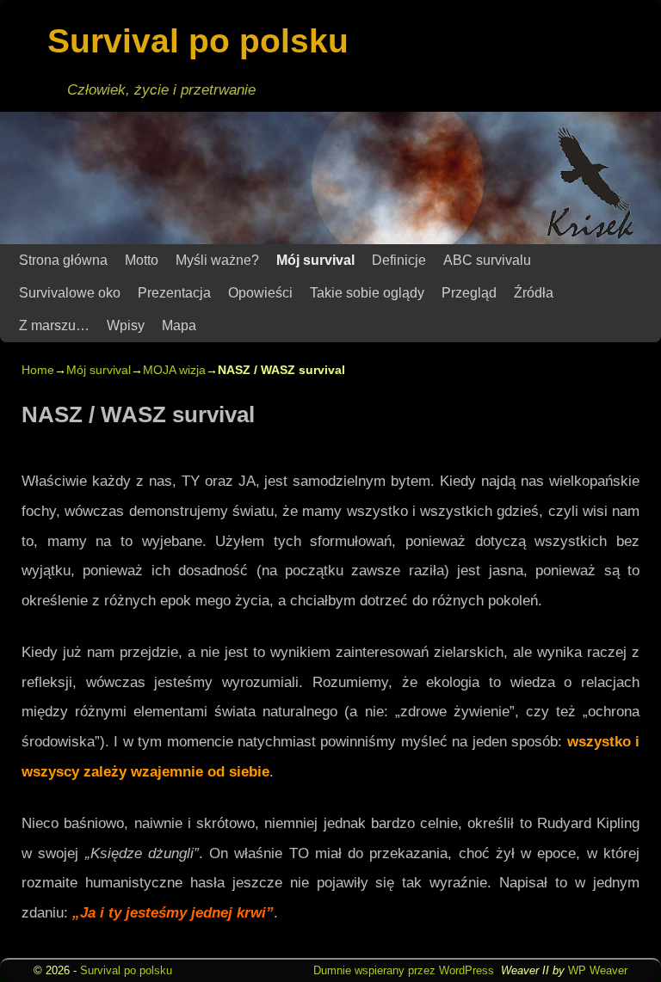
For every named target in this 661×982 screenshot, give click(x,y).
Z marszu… (54, 325)
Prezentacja (174, 292)
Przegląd (469, 292)
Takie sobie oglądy (367, 292)
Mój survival (315, 260)
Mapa (179, 325)
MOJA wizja (174, 370)
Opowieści (260, 292)
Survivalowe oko (69, 292)
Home (38, 370)
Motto (141, 260)
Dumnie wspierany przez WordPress (403, 970)
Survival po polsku (198, 40)
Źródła (533, 292)
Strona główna (63, 260)
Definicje (399, 260)
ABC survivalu (487, 260)
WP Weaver (597, 970)
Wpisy (126, 325)
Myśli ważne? (217, 260)
